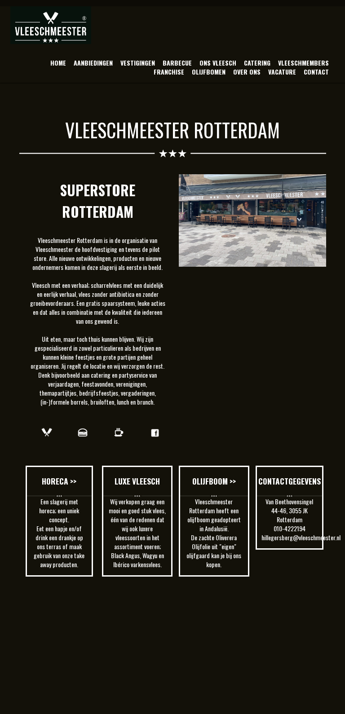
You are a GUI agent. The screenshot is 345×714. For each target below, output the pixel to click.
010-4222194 (289, 528)
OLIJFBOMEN (209, 71)
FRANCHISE (169, 71)
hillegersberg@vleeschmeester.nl (301, 537)
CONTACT (316, 71)
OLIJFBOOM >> (214, 481)
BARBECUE (177, 62)
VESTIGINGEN (137, 62)
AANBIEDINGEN (93, 62)
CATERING (257, 62)
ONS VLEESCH (217, 62)
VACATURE (282, 71)
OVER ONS (247, 71)
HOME (58, 62)
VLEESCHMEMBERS (303, 62)
